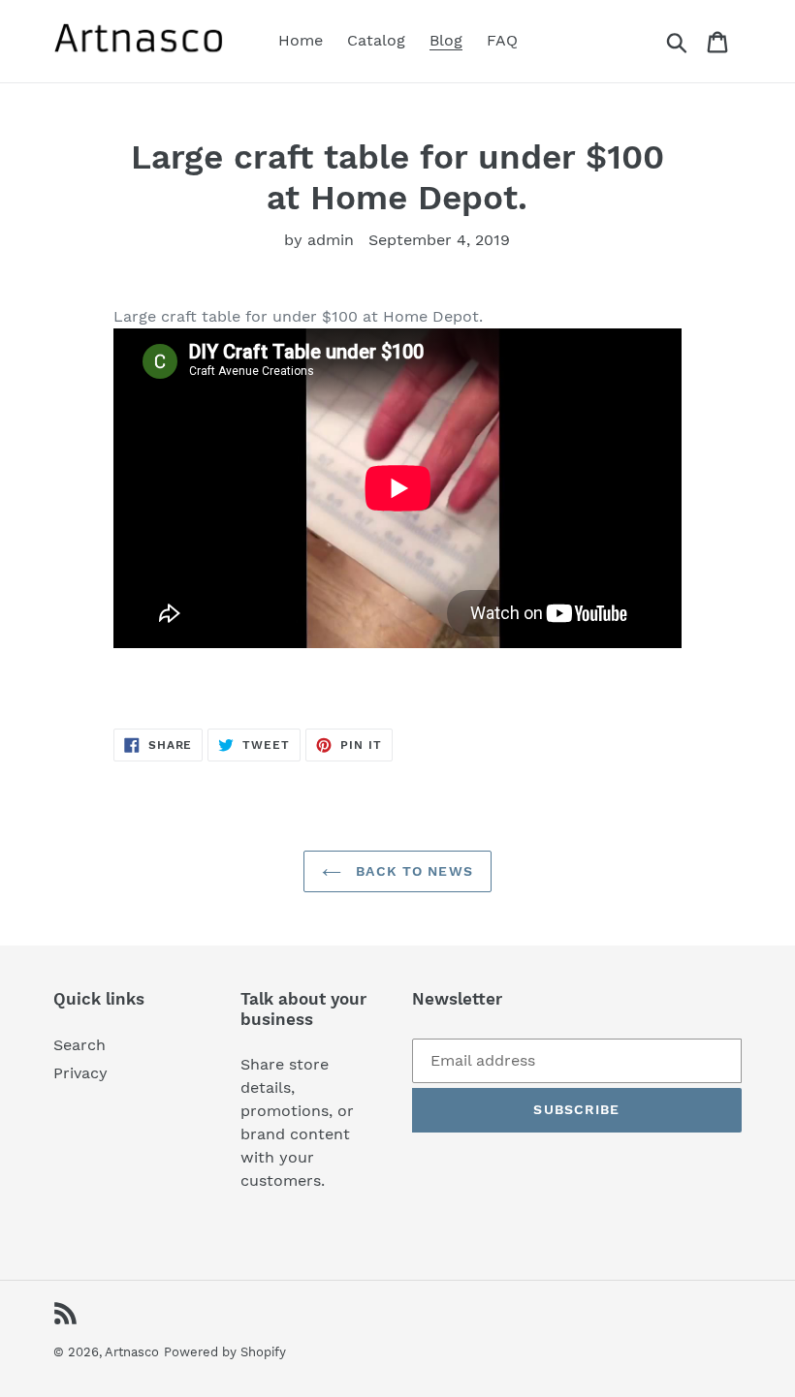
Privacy (80, 1073)
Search (79, 1045)
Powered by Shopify (225, 1352)
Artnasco (132, 1352)
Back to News (412, 871)
